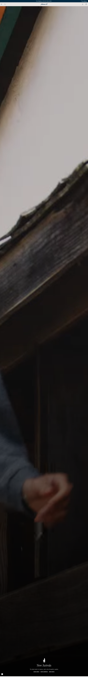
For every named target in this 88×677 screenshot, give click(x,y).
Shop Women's (44, 671)
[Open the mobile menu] (2, 4)
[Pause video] (2, 674)
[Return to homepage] (44, 4)
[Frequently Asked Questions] (44, 1)
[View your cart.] (85, 4)
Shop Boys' (52, 671)
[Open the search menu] (5, 4)
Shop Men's (36, 671)
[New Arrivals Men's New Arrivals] (44, 341)
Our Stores (84, 1)
